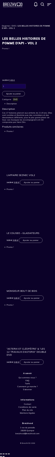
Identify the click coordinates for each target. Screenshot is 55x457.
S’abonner (27, 389)
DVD (14, 26)
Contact (27, 404)
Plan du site (27, 410)
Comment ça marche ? (27, 386)
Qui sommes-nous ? (27, 377)
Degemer (6, 26)
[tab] (27, 103)
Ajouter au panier (13, 94)
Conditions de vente (27, 407)
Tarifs (27, 383)
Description (12, 104)
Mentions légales (27, 413)
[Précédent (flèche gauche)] (1, 456)
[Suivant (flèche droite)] (4, 456)
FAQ (27, 380)
